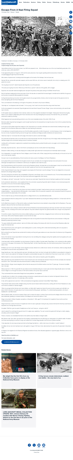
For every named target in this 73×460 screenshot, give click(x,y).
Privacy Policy (36, 452)
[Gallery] (38, 445)
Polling (39, 2)
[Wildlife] (43, 445)
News (20, 2)
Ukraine (63, 2)
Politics (44, 2)
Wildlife (68, 2)
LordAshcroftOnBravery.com (11, 342)
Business (33, 2)
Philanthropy (56, 2)
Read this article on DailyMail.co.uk (9, 335)
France (8, 74)
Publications (26, 2)
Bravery (49, 2)
